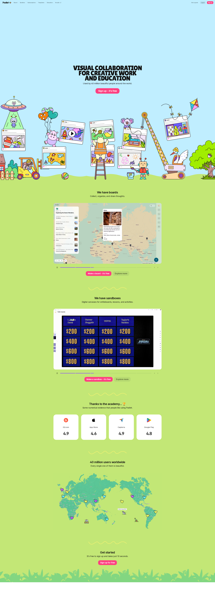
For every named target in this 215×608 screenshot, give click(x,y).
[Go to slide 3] (98, 267)
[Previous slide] (154, 267)
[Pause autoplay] (57, 267)
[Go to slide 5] (128, 267)
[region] (107, 233)
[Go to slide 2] (82, 267)
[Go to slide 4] (113, 267)
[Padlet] (7, 2)
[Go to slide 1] (67, 267)
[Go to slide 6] (143, 267)
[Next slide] (158, 267)
